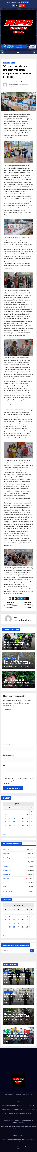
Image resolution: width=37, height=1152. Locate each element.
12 (14, 818)
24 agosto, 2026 (11, 999)
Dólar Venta (6, 853)
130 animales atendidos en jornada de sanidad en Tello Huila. (18, 1105)
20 (18, 822)
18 (9, 822)
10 (5, 818)
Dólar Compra (7, 858)
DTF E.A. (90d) (7, 891)
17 (5, 822)
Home (18, 1101)
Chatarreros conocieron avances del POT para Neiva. (11, 605)
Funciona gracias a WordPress (13, 1094)
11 (9, 818)
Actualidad (7, 62)
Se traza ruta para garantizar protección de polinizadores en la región (18, 1147)
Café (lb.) (6, 878)
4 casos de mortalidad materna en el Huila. (26, 605)
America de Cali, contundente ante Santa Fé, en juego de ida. (18, 1109)
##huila (11, 87)
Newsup (28, 1094)
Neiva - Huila (8, 972)
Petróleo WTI (7, 874)
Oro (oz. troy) (7, 883)
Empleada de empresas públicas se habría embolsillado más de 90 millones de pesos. (18, 1128)
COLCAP (5, 866)
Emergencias (8, 658)
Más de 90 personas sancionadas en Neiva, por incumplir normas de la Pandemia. (18, 1140)
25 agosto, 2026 (11, 979)
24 (5, 825)
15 (27, 818)
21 (23, 822)
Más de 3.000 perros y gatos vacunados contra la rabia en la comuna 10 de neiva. (18, 1134)
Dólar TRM (6, 849)
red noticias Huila (17, 82)
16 (31, 818)
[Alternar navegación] (18, 52)
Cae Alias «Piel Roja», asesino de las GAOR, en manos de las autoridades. (18, 1115)
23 (31, 822)
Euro (4, 862)
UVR (4, 887)
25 (10, 825)
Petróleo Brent (7, 870)
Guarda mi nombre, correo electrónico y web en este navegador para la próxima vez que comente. (18, 780)
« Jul (4, 834)
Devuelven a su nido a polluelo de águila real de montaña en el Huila (17, 1016)
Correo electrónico (10, 755)
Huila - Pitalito (9, 991)
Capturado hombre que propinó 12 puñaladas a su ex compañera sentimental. (18, 1121)
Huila (12, 62)
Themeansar (18, 1097)
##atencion (25, 84)
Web (4, 765)
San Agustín (8, 1011)
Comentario (7, 709)
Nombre (6, 745)
